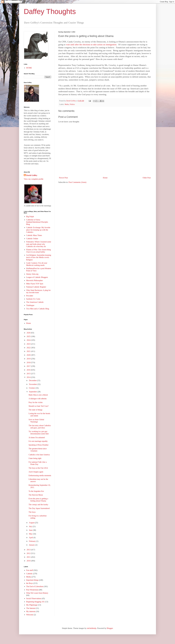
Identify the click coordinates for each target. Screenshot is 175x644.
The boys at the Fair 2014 (38, 468)
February (32, 541)
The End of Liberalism (34, 586)
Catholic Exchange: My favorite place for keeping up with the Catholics (38, 229)
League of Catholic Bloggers (37, 277)
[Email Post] (89, 101)
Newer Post (63, 178)
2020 (29, 355)
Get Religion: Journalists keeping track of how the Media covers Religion (38, 257)
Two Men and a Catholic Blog (37, 309)
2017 (29, 366)
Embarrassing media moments (40, 475)
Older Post (147, 178)
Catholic (29, 574)
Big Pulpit (30, 217)
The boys (32, 512)
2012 (29, 553)
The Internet (30, 608)
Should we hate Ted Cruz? (39, 406)
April (31, 537)
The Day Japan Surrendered (39, 508)
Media (67, 104)
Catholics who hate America (39, 455)
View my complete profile (33, 179)
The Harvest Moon (36, 495)
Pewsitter (29, 296)
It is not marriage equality (38, 441)
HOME (29, 68)
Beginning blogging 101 (35, 602)
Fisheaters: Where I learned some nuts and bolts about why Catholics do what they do (38, 244)
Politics (72, 104)
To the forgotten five (36, 491)
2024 (29, 340)
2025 (29, 336)
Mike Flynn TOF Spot (34, 284)
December (33, 380)
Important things (32, 580)
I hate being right (35, 458)
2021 (29, 351)
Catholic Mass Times (34, 235)
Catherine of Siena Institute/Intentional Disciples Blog (37, 222)
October (32, 388)
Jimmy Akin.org (32, 274)
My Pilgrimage (31, 605)
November (33, 384)
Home (105, 178)
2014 (29, 377)
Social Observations (33, 598)
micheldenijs (91, 628)
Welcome (29, 615)
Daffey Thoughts (50, 11)
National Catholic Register (36, 287)
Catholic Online (32, 239)
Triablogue (30, 305)
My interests (30, 611)
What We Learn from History (37, 593)
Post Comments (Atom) (77, 182)
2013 (29, 550)
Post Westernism (32, 590)
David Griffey (31, 175)
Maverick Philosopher (34, 280)
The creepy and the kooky (38, 505)
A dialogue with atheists (38, 399)
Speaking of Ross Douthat (38, 445)
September (33, 392)
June (31, 530)
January (32, 545)
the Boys (29, 583)
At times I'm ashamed (37, 437)
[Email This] (94, 101)
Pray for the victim (35, 402)
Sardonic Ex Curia (33, 299)
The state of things (35, 410)
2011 (29, 557)
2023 (29, 344)
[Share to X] (98, 101)
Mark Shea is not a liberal (38, 395)
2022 (29, 348)
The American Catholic (35, 302)
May (31, 534)
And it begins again (36, 472)
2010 (29, 561)
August (32, 523)
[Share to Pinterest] (103, 101)
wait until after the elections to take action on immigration (91, 44)
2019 (29, 359)
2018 (29, 362)
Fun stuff (29, 570)
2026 (29, 333)
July (30, 526)
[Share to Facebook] (101, 101)
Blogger (110, 628)
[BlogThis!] (96, 101)
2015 (29, 374)
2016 (29, 370)
